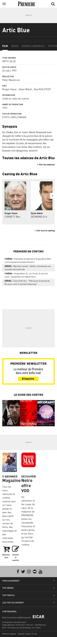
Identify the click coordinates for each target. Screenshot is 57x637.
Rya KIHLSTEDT (42, 89)
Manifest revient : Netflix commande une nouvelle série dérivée (28, 268)
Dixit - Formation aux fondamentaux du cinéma (21, 627)
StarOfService (40, 625)
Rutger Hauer (9, 89)
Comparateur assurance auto (14, 622)
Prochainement (11, 581)
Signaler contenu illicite (27, 634)
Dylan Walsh (25, 89)
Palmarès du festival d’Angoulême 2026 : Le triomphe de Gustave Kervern (28, 260)
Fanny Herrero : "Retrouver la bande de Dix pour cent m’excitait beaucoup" (27, 282)
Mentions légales (9, 634)
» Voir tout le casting (45, 230)
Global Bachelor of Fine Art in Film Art (17, 625)
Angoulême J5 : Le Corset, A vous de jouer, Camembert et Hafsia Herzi (26, 275)
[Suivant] (52, 196)
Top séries (8, 588)
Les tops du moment (13, 602)
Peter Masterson (11, 79)
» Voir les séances (46, 164)
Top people (8, 595)
